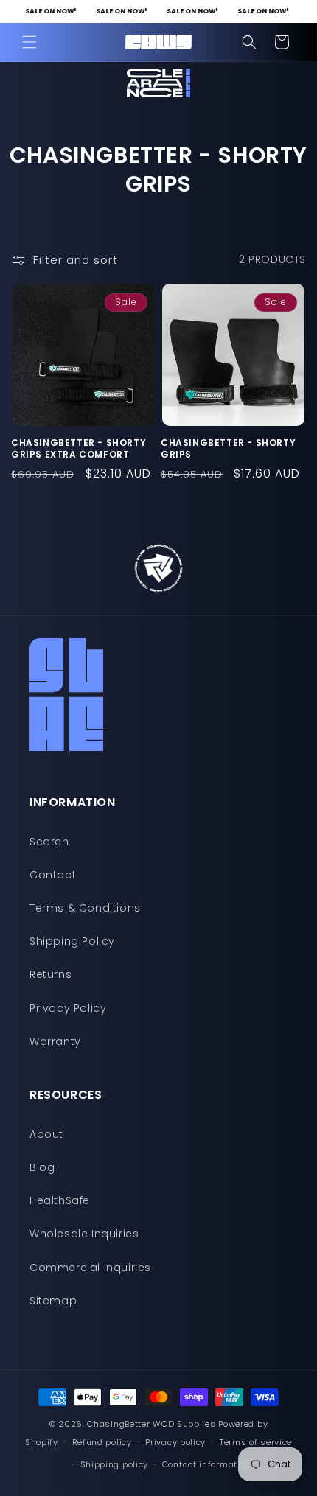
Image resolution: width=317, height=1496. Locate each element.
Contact (52, 874)
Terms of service (256, 1442)
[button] (29, 42)
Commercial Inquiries (90, 1267)
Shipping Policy (72, 941)
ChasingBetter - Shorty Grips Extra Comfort (78, 448)
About (46, 1134)
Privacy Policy (67, 1008)
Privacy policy (175, 1442)
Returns (50, 974)
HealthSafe (59, 1200)
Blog (42, 1167)
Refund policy (102, 1442)
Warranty (55, 1041)
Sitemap (53, 1300)
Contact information (206, 1464)
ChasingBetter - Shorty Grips (228, 448)
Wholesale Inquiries (84, 1233)
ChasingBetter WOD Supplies (151, 1424)
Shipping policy (114, 1464)
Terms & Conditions (85, 908)
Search (49, 841)
